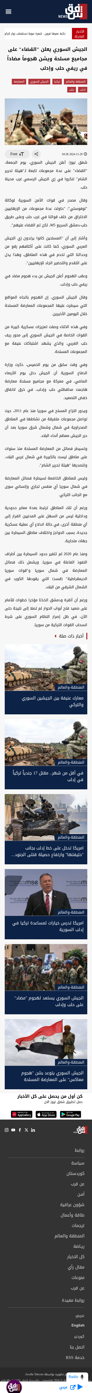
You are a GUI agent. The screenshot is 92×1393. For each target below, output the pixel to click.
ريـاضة (78, 1246)
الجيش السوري (39, 81)
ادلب (82, 89)
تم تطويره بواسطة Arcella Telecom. (46, 1374)
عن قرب (77, 1184)
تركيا (57, 81)
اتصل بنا (77, 1347)
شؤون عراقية (72, 1205)
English (77, 1326)
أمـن (80, 1194)
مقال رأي (76, 1267)
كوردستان (75, 1173)
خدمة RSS (75, 1357)
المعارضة (19, 81)
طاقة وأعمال (72, 1215)
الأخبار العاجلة (79, 34)
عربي (79, 1316)
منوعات (77, 1278)
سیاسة (77, 1163)
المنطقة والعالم (75, 81)
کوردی (79, 1337)
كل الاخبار (75, 1257)
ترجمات (78, 1226)
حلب (71, 89)
